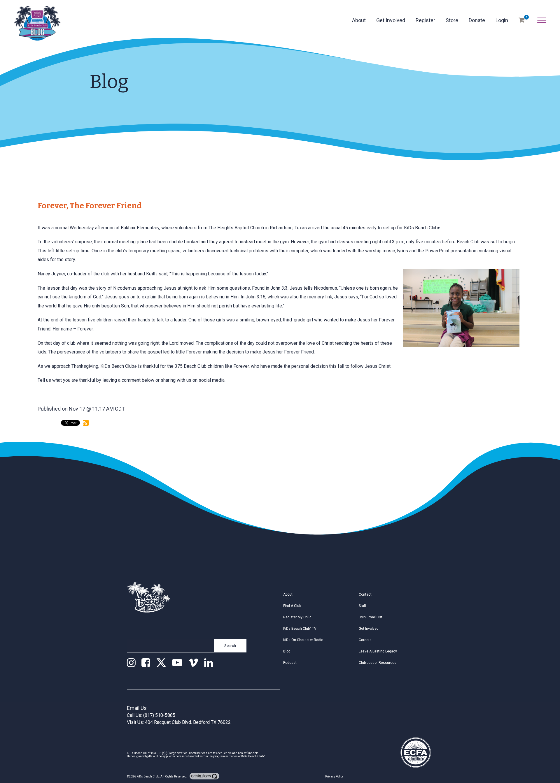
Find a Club (292, 606)
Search (230, 645)
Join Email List (370, 617)
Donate (477, 20)
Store (452, 20)
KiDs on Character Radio (303, 640)
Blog (286, 651)
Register (425, 20)
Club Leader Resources (377, 663)
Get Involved (390, 20)
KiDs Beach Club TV (299, 629)
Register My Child (297, 617)
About (359, 20)
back (48, 447)
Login (502, 20)
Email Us (137, 708)
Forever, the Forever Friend (90, 205)
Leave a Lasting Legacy (378, 651)
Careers (365, 640)
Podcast (290, 663)
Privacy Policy (334, 776)
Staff (362, 606)
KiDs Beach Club (147, 776)
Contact (365, 594)
